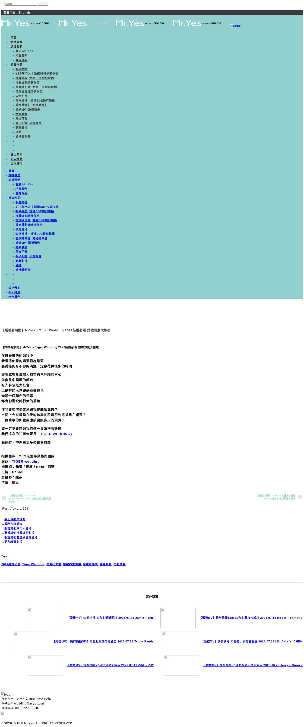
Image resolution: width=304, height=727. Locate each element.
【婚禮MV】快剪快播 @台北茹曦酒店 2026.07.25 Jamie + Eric (110, 617)
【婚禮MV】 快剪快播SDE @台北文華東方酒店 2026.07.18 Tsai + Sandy (103, 641)
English (24, 12)
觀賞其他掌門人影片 (17, 528)
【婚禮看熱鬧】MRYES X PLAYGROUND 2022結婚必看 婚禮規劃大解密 (29, 498)
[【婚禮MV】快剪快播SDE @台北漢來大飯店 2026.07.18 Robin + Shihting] (178, 618)
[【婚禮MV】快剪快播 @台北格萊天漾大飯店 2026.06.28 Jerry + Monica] (181, 665)
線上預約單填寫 (15, 519)
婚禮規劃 (106, 564)
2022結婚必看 (11, 564)
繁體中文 (10, 12)
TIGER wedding (26, 461)
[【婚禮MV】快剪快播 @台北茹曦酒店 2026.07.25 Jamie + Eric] (45, 618)
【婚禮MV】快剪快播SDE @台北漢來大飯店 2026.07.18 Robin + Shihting (251, 617)
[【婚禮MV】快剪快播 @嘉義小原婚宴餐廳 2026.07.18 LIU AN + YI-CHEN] (179, 642)
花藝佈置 (119, 564)
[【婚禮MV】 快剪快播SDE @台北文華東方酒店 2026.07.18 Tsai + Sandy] (31, 642)
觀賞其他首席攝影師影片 (20, 537)
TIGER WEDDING (55, 434)
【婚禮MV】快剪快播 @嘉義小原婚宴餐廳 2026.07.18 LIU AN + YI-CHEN (252, 641)
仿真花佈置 (53, 564)
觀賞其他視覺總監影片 (19, 532)
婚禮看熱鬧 (90, 564)
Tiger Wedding (33, 564)
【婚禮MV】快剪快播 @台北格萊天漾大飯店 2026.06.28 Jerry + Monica (253, 665)
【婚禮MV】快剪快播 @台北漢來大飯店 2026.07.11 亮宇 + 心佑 (110, 665)
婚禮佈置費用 (72, 564)
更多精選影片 (13, 541)
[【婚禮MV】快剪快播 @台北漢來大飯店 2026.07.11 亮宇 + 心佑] (45, 665)
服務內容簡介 (13, 523)
